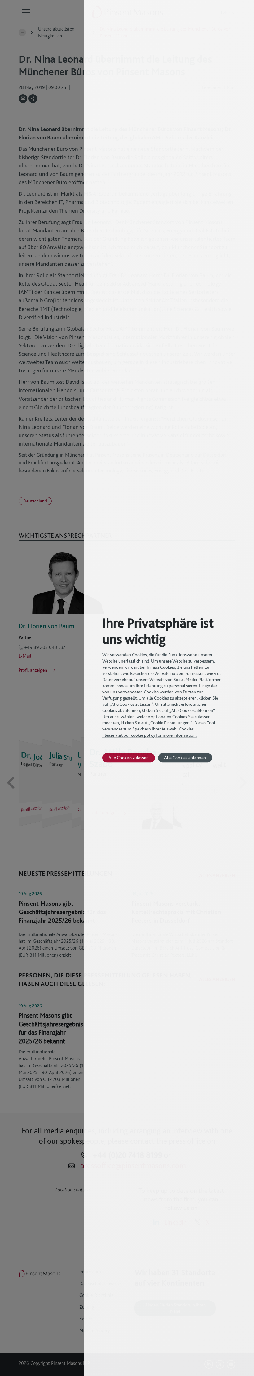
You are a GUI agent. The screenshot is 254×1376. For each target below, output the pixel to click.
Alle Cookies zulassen (128, 757)
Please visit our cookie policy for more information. (149, 735)
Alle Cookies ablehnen (185, 757)
